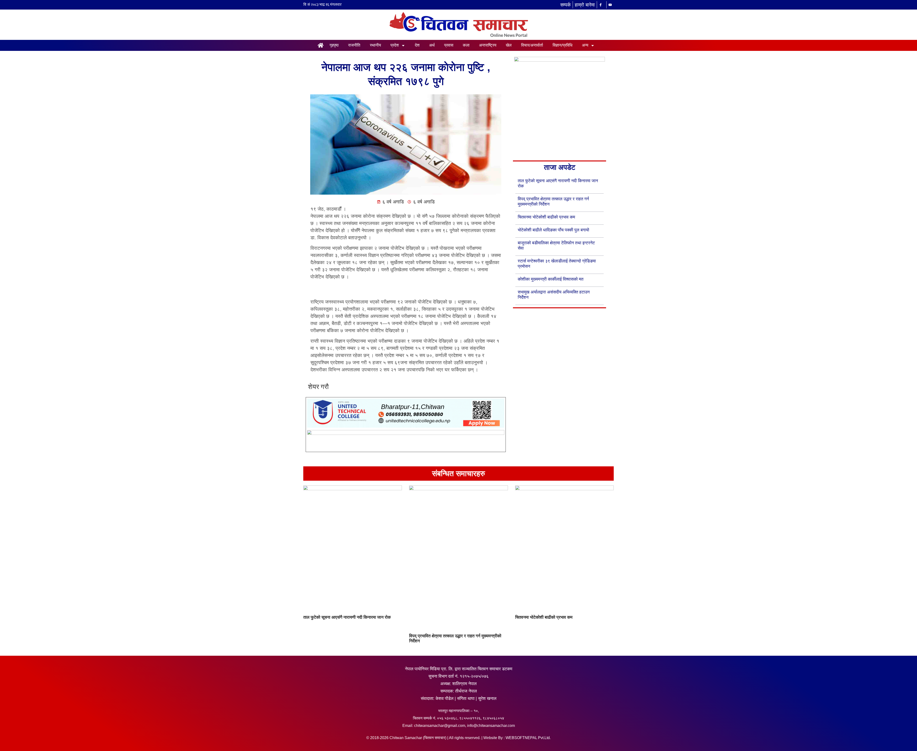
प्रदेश (394, 45)
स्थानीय (375, 45)
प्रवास (448, 45)
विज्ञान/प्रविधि (562, 45)
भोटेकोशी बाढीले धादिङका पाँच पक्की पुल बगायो (553, 230)
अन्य (585, 45)
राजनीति (354, 45)
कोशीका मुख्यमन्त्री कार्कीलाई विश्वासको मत (550, 279)
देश (417, 45)
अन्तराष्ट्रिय (487, 45)
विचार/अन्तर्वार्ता (532, 45)
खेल (509, 45)
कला (466, 45)
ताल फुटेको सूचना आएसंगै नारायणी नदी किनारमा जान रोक (347, 617)
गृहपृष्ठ (334, 45)
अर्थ (432, 45)
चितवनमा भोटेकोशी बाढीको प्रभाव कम (546, 217)
